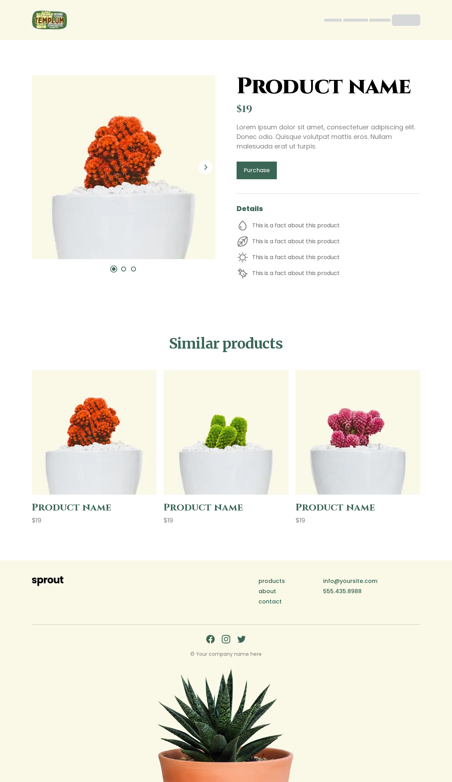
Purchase (257, 170)
